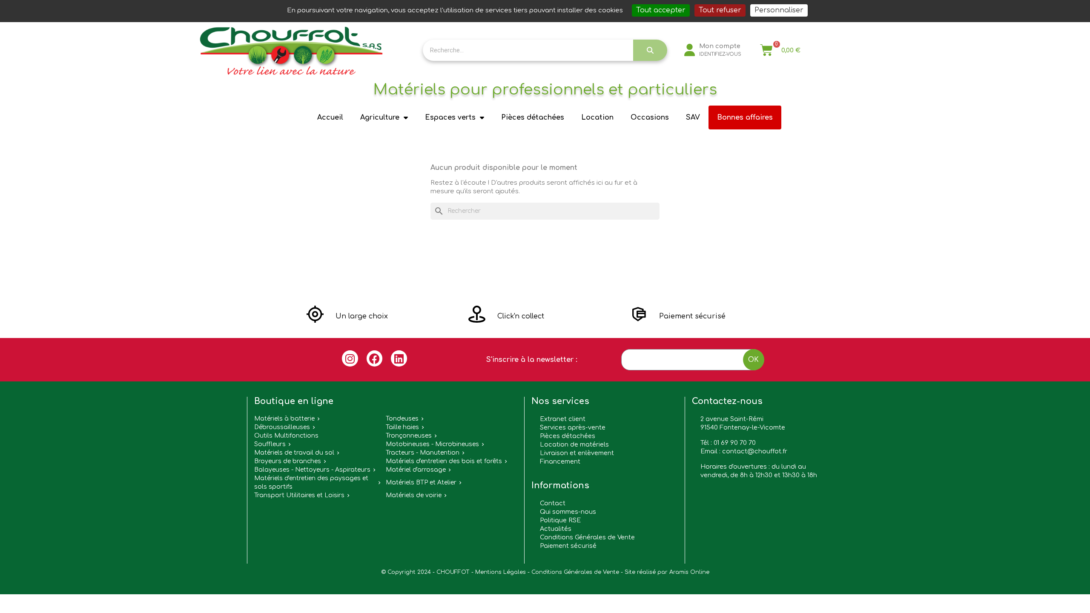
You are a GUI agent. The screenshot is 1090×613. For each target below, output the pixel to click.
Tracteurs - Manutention (422, 453)
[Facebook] (375, 358)
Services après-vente (572, 427)
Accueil (330, 117)
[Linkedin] (399, 358)
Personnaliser (778, 10)
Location (597, 117)
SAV (693, 117)
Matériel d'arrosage (416, 470)
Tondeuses (402, 418)
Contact (552, 503)
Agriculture (379, 117)
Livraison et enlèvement (577, 453)
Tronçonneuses (409, 436)
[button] (347, 316)
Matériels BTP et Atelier (421, 482)
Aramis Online (689, 572)
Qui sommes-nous (568, 511)
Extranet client (562, 418)
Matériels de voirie (414, 495)
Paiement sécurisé (568, 545)
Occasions (650, 117)
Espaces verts (450, 117)
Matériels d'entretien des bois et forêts (444, 461)
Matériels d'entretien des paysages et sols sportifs (311, 482)
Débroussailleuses (282, 427)
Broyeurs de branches (287, 461)
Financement (560, 461)
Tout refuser (720, 10)
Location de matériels (574, 444)
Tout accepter (661, 10)
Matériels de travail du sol (294, 453)
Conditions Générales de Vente (587, 537)
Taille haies (402, 427)
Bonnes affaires (745, 117)
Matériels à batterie (284, 418)
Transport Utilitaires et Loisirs (299, 495)
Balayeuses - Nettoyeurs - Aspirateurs (312, 470)
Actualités (555, 528)
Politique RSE (560, 520)
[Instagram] (350, 358)
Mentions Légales (500, 572)
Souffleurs (270, 444)
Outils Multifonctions (286, 436)
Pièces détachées (532, 117)
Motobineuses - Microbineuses (432, 444)
